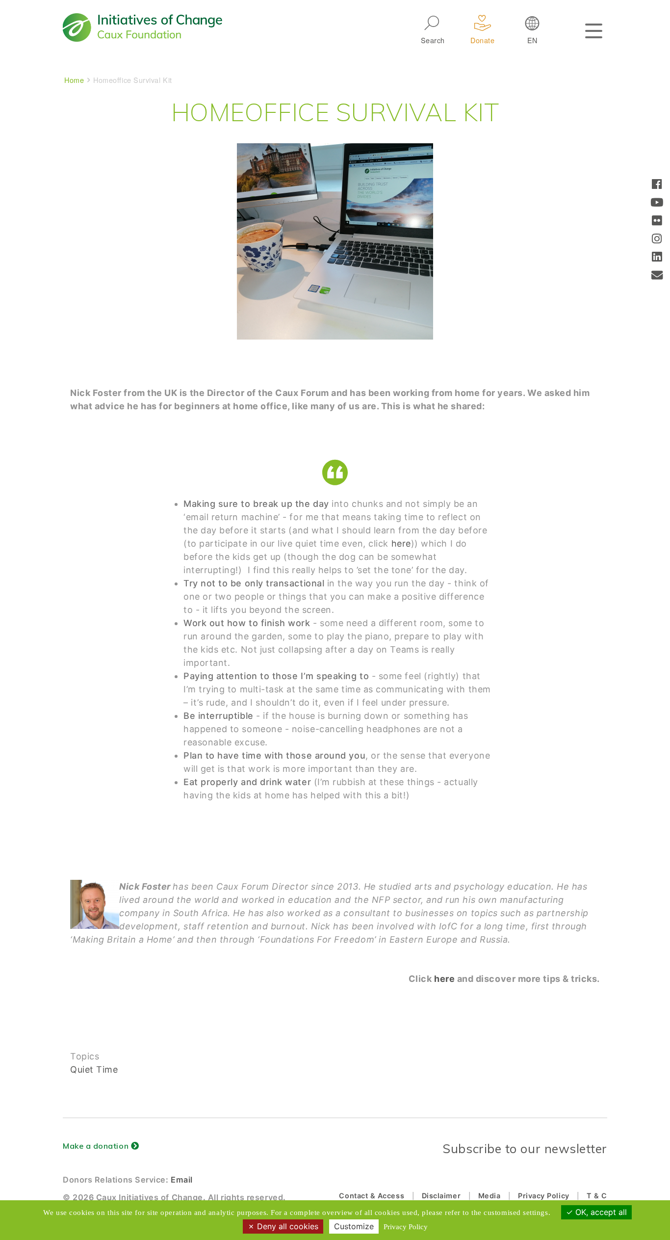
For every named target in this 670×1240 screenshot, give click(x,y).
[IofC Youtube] (657, 203)
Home (74, 80)
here (401, 543)
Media (489, 1195)
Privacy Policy (543, 1195)
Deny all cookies (286, 1226)
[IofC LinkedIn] (657, 258)
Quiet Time (94, 1069)
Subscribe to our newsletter (524, 1148)
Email (182, 1180)
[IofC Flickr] (657, 221)
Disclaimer (441, 1195)
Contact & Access (371, 1195)
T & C (597, 1195)
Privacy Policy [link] (406, 1227)
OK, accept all (600, 1212)
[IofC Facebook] (657, 185)
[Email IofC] (657, 276)
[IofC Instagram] (657, 240)
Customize (354, 1226)
